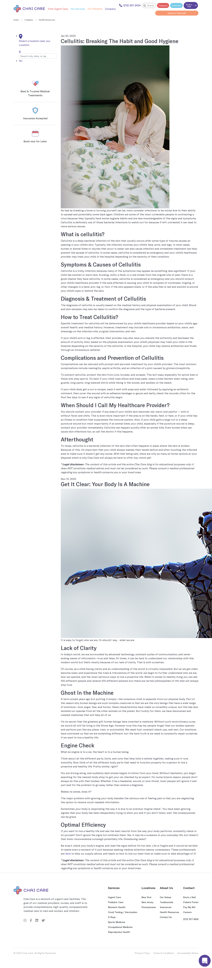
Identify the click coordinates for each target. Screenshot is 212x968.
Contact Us (166, 917)
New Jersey (147, 902)
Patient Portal (190, 902)
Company (110, 8)
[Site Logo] (29, 8)
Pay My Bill (189, 907)
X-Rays (112, 917)
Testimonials (166, 902)
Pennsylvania (148, 907)
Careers (187, 912)
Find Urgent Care (58, 8)
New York (146, 897)
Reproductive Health (119, 932)
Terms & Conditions (163, 953)
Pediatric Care (115, 902)
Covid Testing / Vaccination (122, 912)
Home (16, 20)
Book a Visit (189, 5)
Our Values (165, 897)
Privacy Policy (142, 953)
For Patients (95, 8)
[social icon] (25, 920)
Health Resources (169, 912)
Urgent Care (114, 897)
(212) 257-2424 (190, 919)
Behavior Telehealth (177, 13)
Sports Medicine (116, 922)
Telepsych (163, 5)
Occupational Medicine (120, 927)
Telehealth (176, 5)
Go (20, 60)
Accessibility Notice (187, 953)
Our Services (78, 8)
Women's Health (116, 907)
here (68, 853)
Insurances (165, 907)
